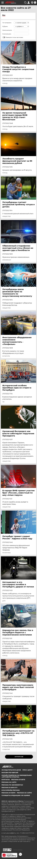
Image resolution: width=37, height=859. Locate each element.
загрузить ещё (19, 756)
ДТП (3, 601)
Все (3, 15)
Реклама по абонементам (12, 785)
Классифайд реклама (11, 790)
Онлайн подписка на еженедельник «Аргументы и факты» (17, 776)
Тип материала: (6, 22)
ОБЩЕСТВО (6, 216)
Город (4, 83)
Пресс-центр (27, 770)
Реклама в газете (18, 779)
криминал (6, 260)
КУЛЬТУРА (6, 356)
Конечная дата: (6, 34)
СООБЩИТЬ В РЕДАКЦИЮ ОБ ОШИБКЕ (16, 795)
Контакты (6, 779)
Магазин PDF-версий (10, 772)
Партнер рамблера (17, 849)
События (6, 749)
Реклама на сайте (9, 782)
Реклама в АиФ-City (9, 787)
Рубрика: (5, 26)
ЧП (3, 402)
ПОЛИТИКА (6, 552)
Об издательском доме (11, 770)
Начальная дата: (7, 30)
